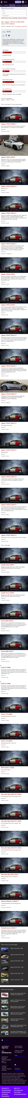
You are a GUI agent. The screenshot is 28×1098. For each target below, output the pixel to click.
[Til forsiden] (1, 2)
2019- (12, 100)
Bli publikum (5, 1096)
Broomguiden (24, 5)
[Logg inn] (23, 2)
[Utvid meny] (26, 2)
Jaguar (2, 100)
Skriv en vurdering (13, 18)
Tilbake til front (4, 18)
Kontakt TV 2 (5, 1088)
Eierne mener (12, 5)
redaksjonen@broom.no (20, 1056)
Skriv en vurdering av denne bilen (19, 26)
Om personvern (18, 1090)
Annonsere (5, 1094)
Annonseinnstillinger (20, 1094)
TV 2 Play (18, 2)
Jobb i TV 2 (17, 1088)
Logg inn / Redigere (22, 18)
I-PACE (8, 100)
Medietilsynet (18, 1070)
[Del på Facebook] (6, 35)
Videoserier (18, 5)
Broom (5, 2)
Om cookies (17, 1092)
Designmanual (6, 1092)
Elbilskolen (6, 5)
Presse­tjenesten (6, 1090)
